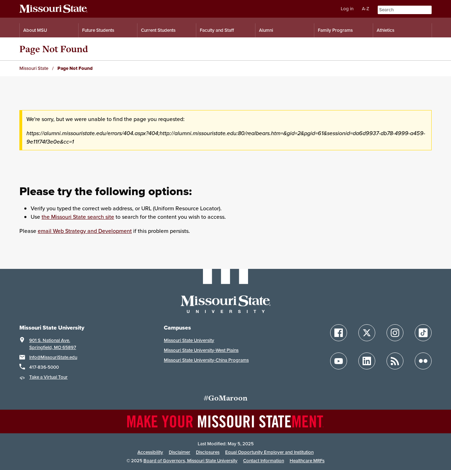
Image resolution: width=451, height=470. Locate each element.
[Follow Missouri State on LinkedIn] (366, 360)
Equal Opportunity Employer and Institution (269, 452)
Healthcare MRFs (307, 460)
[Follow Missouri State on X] (366, 332)
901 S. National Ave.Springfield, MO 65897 (52, 344)
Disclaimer (179, 452)
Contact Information (263, 460)
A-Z (365, 8)
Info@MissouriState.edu (53, 357)
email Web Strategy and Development (85, 231)
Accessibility (150, 452)
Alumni (266, 30)
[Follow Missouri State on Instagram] (395, 332)
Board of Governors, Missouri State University (190, 460)
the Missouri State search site (78, 217)
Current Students (158, 30)
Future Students (98, 30)
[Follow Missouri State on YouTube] (338, 360)
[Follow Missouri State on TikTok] (423, 332)
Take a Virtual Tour (48, 377)
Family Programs (335, 30)
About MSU (35, 30)
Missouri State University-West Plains (201, 350)
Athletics (385, 30)
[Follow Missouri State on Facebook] (338, 332)
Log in (347, 8)
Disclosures (208, 452)
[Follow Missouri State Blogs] (395, 360)
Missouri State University (189, 340)
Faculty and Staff (217, 30)
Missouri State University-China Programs (206, 360)
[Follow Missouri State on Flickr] (423, 360)
